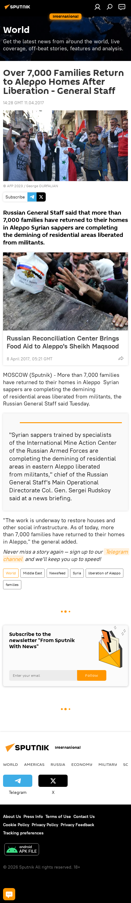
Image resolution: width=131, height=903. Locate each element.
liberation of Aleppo (104, 573)
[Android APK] (21, 850)
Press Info (33, 816)
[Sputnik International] (18, 9)
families (12, 584)
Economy (81, 764)
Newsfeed (57, 573)
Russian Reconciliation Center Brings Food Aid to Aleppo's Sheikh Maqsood (63, 342)
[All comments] (9, 894)
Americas (34, 764)
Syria (77, 573)
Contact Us (84, 816)
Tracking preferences (23, 833)
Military (107, 764)
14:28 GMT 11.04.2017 (23, 102)
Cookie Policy (16, 824)
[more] (121, 358)
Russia (58, 764)
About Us (12, 816)
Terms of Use (58, 816)
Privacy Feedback (77, 824)
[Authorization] (97, 7)
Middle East (32, 573)
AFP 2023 (15, 186)
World (11, 573)
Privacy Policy (45, 824)
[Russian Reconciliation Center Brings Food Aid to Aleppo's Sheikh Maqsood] (65, 291)
